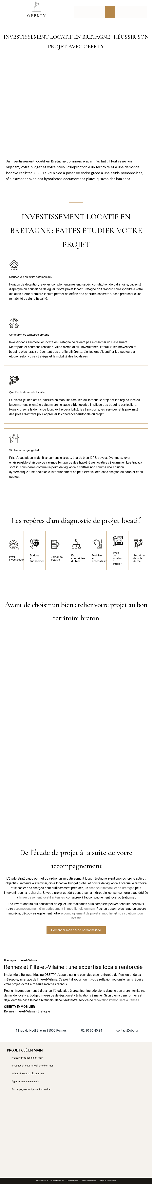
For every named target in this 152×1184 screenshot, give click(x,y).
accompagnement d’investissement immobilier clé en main (54, 909)
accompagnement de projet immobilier (87, 913)
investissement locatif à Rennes (42, 897)
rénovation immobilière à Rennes (116, 1000)
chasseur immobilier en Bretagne (111, 888)
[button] (110, 12)
